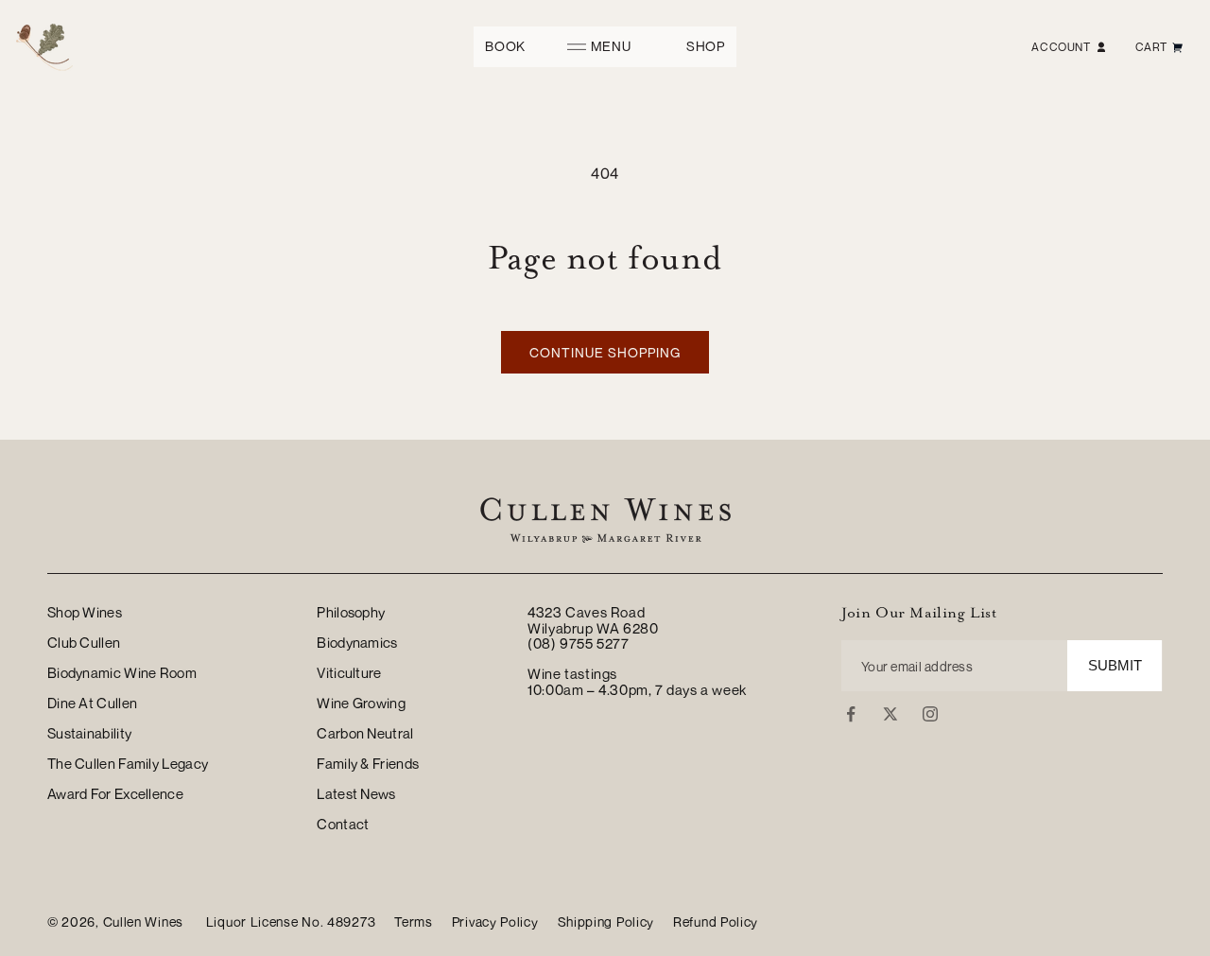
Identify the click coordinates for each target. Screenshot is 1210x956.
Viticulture (349, 672)
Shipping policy (606, 922)
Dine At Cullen (92, 702)
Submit (1115, 665)
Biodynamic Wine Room (122, 672)
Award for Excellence (115, 793)
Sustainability (89, 732)
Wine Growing (361, 702)
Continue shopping (605, 352)
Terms (413, 922)
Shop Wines (84, 612)
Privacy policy (495, 922)
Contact (343, 823)
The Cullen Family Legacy (127, 763)
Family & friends (368, 763)
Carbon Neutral (365, 732)
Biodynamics (357, 642)
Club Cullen (83, 642)
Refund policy (715, 922)
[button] (606, 46)
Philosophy (351, 612)
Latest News (356, 793)
